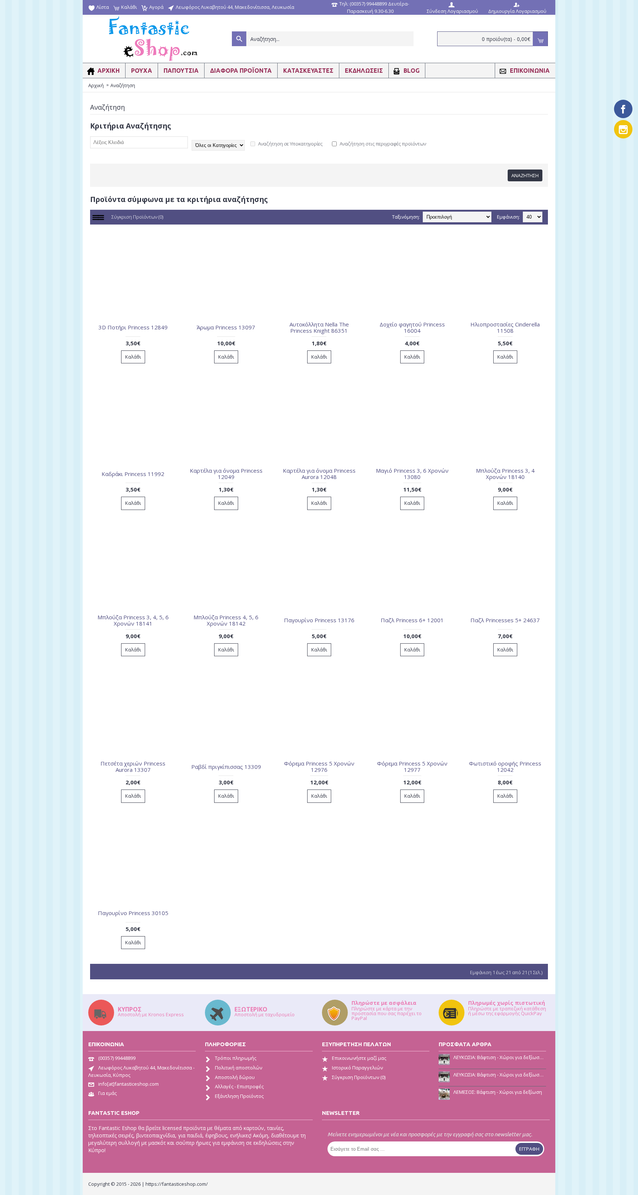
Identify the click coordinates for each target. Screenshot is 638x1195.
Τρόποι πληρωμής (235, 1058)
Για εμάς (107, 1093)
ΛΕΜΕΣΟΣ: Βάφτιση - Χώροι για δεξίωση (497, 1092)
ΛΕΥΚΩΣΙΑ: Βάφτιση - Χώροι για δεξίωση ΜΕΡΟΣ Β (499, 1057)
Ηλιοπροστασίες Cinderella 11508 (505, 327)
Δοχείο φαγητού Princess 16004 (412, 327)
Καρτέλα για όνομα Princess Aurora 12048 (319, 473)
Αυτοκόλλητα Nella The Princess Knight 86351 (319, 327)
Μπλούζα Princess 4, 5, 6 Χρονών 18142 (225, 620)
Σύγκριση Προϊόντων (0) (137, 216)
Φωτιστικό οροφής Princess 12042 (505, 766)
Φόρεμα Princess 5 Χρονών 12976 (319, 766)
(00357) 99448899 (117, 1058)
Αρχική (96, 85)
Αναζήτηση (122, 85)
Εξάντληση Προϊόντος (239, 1096)
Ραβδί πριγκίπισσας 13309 (226, 766)
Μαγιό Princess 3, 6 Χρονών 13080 (412, 473)
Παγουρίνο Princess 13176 (319, 620)
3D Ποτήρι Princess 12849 (133, 327)
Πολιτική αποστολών (238, 1067)
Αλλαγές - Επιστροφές (239, 1086)
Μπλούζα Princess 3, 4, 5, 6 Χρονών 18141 (133, 620)
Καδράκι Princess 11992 (133, 473)
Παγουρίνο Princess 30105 (133, 913)
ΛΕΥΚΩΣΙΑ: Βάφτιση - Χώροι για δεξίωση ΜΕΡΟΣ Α (499, 1074)
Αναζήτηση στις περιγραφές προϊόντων (382, 143)
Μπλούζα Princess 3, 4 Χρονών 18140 (505, 473)
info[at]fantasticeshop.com (128, 1084)
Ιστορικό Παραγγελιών (357, 1067)
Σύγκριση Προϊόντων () (358, 1077)
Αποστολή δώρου (235, 1077)
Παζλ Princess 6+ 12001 (412, 620)
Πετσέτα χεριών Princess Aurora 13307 (132, 766)
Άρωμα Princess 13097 (226, 327)
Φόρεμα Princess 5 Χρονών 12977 (412, 766)
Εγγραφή (529, 1149)
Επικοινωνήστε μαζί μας (359, 1058)
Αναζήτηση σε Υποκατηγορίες (290, 143)
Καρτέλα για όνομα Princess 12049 (226, 473)
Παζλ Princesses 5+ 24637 (505, 620)
